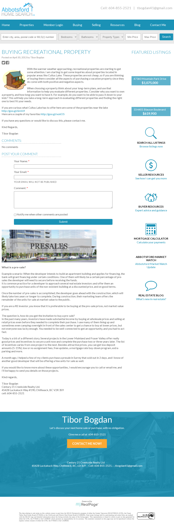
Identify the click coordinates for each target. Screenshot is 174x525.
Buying (77, 25)
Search (166, 36)
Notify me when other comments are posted (42, 214)
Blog (137, 25)
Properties (27, 25)
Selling (96, 25)
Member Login (53, 25)
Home (6, 25)
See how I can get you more (151, 178)
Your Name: (21, 161)
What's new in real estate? (151, 299)
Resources (117, 25)
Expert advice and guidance (151, 210)
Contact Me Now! (87, 443)
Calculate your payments (151, 242)
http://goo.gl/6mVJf (13, 110)
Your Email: (21, 171)
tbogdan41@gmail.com (154, 8)
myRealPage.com (87, 504)
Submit (63, 221)
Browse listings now (151, 146)
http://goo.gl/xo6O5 (53, 114)
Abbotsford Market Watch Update (151, 265)
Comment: (20, 188)
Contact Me (158, 25)
